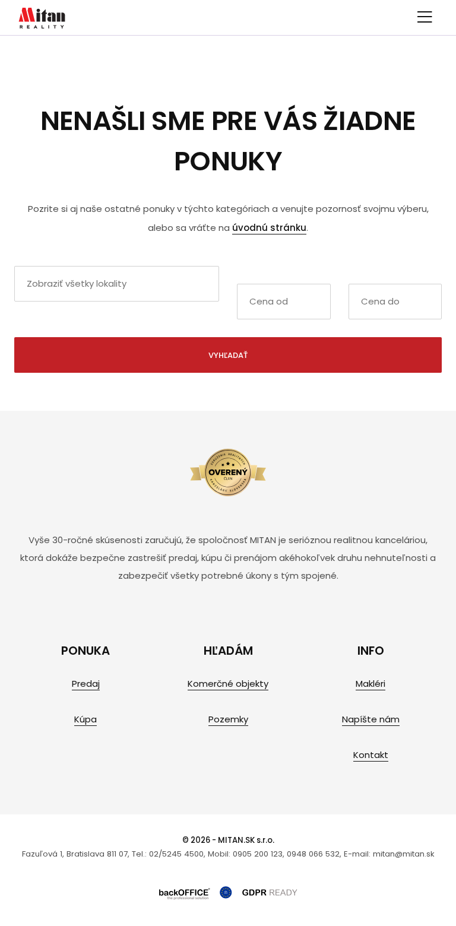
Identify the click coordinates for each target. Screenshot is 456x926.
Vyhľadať (228, 355)
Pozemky (228, 719)
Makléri (370, 683)
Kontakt (370, 755)
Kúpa (85, 719)
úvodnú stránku (269, 227)
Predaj (86, 683)
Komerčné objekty (228, 683)
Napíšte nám (371, 719)
